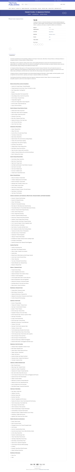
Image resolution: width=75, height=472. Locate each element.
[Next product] (63, 13)
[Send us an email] (65, 0)
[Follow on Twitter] (64, 0)
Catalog (39, 8)
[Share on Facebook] (34, 44)
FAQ (55, 0)
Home (29, 14)
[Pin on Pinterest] (40, 44)
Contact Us (18, 8)
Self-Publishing (33, 8)
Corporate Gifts (57, 8)
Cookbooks (35, 14)
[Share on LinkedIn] (42, 44)
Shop (10, 8)
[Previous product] (65, 13)
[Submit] (53, 4)
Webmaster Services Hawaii (44, 469)
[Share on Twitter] (36, 44)
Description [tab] (12, 55)
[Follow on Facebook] (62, 0)
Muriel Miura (43, 14)
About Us (13, 8)
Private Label (45, 8)
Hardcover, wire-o (52, 34)
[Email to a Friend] (38, 44)
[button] (63, 4)
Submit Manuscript (25, 8)
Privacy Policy (59, 0)
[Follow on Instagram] (63, 0)
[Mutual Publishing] (14, 4)
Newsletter (51, 8)
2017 (50, 39)
